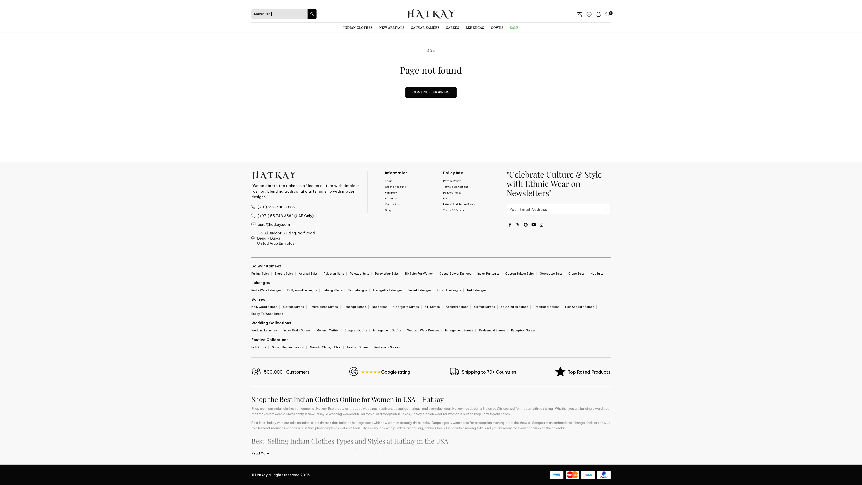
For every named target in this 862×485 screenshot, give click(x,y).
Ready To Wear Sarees (267, 313)
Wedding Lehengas (264, 330)
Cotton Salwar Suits (519, 273)
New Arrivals (392, 27)
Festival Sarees (358, 347)
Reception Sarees (523, 330)
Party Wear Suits (387, 273)
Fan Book (391, 192)
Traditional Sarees (546, 307)
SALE (514, 27)
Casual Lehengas (449, 290)
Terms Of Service (454, 210)
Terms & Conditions (455, 186)
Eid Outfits (258, 347)
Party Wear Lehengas (266, 290)
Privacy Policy (452, 181)
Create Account (395, 186)
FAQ (446, 198)
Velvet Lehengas (419, 290)
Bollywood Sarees (264, 307)
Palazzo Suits (359, 273)
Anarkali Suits (308, 273)
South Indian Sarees (514, 307)
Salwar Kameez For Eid (288, 347)
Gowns (497, 27)
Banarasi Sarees (457, 307)
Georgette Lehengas (387, 290)
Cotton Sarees (293, 307)
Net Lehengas (476, 290)
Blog (388, 210)
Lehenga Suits (332, 290)
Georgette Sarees (406, 307)
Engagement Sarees (459, 330)
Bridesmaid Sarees (492, 330)
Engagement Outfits (387, 330)
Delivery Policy (452, 192)
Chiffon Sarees (484, 307)
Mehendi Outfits (328, 330)
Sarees (452, 27)
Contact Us (392, 204)
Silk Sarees (432, 307)
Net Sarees (379, 307)
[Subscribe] (602, 209)
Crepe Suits (576, 273)
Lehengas (475, 27)
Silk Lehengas (357, 290)
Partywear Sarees (387, 347)
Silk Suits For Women (419, 273)
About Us (391, 198)
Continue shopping (431, 92)
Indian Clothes (358, 27)
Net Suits (597, 273)
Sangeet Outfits (356, 330)
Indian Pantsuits (488, 273)
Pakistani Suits (334, 273)
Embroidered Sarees (324, 307)
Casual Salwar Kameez (456, 273)
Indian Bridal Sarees (297, 330)
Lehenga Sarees (355, 307)
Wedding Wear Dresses (423, 330)
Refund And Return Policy (459, 204)
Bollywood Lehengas (302, 290)
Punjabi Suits (260, 273)
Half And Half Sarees (579, 307)
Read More (260, 453)
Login (388, 181)
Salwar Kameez (425, 27)
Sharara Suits (284, 273)
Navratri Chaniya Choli (325, 347)
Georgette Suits (551, 273)
